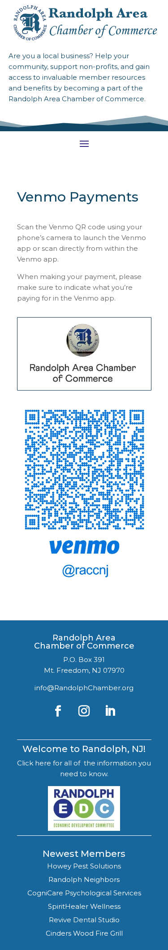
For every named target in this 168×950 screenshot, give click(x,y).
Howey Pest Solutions (84, 866)
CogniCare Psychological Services (84, 893)
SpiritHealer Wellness (84, 906)
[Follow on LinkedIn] (110, 711)
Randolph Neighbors (84, 879)
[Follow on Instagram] (84, 711)
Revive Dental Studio (84, 920)
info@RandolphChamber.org (84, 687)
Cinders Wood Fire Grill (84, 933)
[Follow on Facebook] (58, 711)
